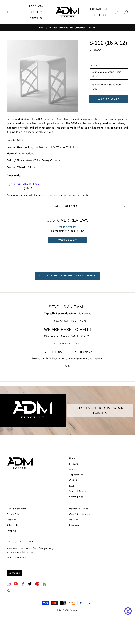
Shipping (11, 530)
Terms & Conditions (16, 508)
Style (93, 65)
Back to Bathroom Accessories (70, 275)
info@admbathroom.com (67, 321)
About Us (36, 17)
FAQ (93, 15)
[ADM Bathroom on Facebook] (23, 584)
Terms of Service (77, 491)
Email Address (16, 557)
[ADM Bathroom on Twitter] (30, 584)
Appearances (76, 474)
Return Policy (13, 525)
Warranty (73, 519)
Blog (102, 15)
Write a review (67, 240)
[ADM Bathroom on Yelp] (9, 590)
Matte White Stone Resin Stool (106, 74)
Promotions (74, 525)
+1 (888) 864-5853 (67, 343)
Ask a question (67, 206)
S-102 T (26, 184)
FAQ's (72, 485)
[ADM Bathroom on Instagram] (9, 584)
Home (72, 458)
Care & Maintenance (79, 514)
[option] (67, 28)
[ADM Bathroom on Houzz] (44, 584)
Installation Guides (78, 508)
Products (36, 6)
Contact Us (98, 9)
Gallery (36, 12)
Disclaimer (12, 519)
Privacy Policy (14, 514)
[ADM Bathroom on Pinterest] (37, 584)
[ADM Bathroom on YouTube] (16, 584)
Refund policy (76, 496)
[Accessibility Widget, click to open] (128, 611)
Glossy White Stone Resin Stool (107, 87)
